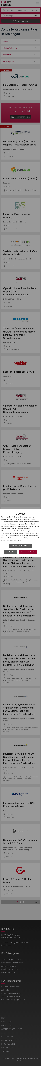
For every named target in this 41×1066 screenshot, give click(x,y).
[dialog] (20, 533)
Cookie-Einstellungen (21, 546)
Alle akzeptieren (28, 552)
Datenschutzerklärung (14, 540)
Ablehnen (10, 552)
